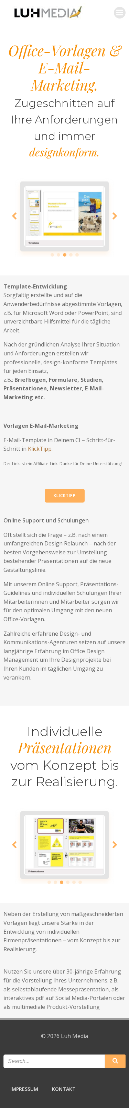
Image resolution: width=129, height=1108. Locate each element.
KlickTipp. (40, 448)
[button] (52, 255)
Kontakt (64, 1089)
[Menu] (120, 13)
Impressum (24, 1089)
